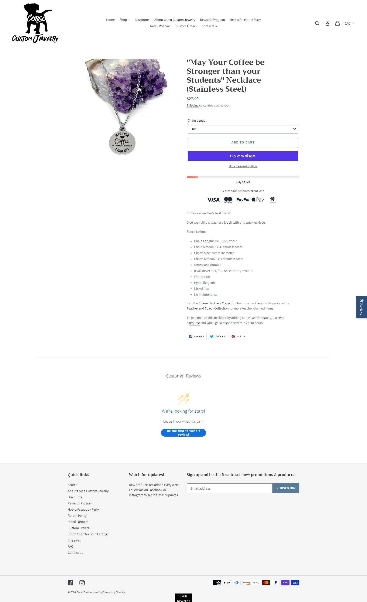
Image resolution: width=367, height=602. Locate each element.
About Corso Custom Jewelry (88, 491)
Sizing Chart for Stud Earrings (88, 534)
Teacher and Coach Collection (208, 308)
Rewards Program (80, 503)
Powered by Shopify (113, 592)
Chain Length (197, 120)
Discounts (75, 497)
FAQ (70, 546)
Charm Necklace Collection (217, 303)
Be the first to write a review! (183, 433)
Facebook (155, 490)
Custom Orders (78, 528)
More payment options (243, 166)
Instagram (136, 495)
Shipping (193, 105)
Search (72, 485)
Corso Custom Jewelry (89, 592)
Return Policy (77, 515)
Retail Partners (78, 522)
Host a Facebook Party (83, 509)
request (194, 323)
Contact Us (75, 552)
